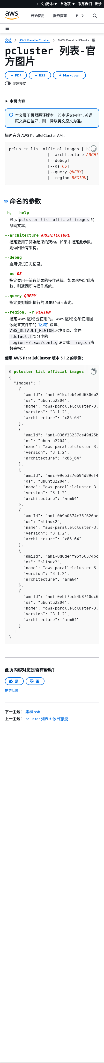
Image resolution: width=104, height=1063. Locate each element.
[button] (15, 101)
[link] (78, 40)
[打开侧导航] (7, 28)
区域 (43, 324)
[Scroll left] (27, 15)
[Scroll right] (82, 15)
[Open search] (94, 15)
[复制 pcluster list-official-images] (94, 371)
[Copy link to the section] (6, 201)
